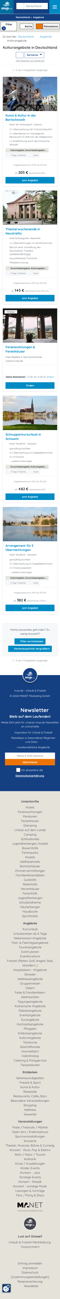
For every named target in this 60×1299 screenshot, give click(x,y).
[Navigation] (54, 7)
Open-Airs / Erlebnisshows (30, 1132)
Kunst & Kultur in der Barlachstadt (21, 117)
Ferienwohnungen (30, 812)
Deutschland (26, 36)
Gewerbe (30, 1114)
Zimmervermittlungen (30, 871)
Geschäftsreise (30, 1047)
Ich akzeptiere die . (30, 772)
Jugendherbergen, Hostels (30, 843)
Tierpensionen (30, 1065)
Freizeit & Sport (30, 1082)
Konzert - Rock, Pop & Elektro (30, 1150)
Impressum (30, 1268)
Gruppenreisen (30, 983)
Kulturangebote (30, 1038)
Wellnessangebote (30, 979)
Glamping (30, 825)
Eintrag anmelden (30, 1263)
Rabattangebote (30, 1011)
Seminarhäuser (30, 866)
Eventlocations (30, 956)
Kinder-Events (30, 1168)
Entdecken (30, 1072)
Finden (30, 385)
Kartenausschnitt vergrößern (32, 648)
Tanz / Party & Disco (30, 1195)
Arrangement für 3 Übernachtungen (19, 548)
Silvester (30, 974)
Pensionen (30, 816)
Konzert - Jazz (30, 1173)
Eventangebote (30, 1015)
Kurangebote (30, 1020)
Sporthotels (30, 916)
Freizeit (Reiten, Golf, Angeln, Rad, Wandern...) (30, 963)
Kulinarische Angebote (30, 1006)
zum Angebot (30, 180)
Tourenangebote (30, 947)
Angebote (46, 36)
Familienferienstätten (30, 875)
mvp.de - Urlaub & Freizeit (30, 690)
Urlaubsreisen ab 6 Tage (30, 934)
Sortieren (33, 55)
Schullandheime (30, 902)
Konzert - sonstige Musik (30, 1186)
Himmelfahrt (30, 1051)
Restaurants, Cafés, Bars (30, 1096)
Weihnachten (30, 997)
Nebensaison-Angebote (30, 938)
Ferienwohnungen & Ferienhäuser (20, 349)
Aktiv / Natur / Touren (30, 1154)
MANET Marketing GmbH (35, 696)
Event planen (30, 952)
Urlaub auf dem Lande (30, 830)
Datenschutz (30, 1272)
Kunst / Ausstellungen (30, 1163)
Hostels (30, 857)
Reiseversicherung (30, 1281)
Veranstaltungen (30, 1121)
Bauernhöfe (30, 848)
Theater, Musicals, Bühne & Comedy (30, 1145)
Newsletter (31, 1286)
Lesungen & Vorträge (30, 1191)
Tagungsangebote (30, 1001)
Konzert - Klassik (30, 1182)
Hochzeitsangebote (30, 1024)
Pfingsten (30, 1029)
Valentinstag (30, 1056)
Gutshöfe (30, 880)
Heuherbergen (30, 907)
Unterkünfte (30, 801)
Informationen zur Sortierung (30, 60)
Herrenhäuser (30, 889)
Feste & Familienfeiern (30, 992)
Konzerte (30, 1141)
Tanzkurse (30, 1042)
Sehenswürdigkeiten (30, 1078)
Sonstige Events (30, 1177)
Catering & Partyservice (30, 1060)
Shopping (30, 1105)
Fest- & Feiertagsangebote (30, 943)
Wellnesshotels (30, 862)
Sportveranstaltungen (30, 1136)
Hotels (30, 807)
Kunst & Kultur (30, 1087)
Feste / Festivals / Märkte (30, 1127)
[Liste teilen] (19, 55)
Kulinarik (30, 1159)
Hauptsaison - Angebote (30, 970)
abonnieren (30, 762)
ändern (50, 376)
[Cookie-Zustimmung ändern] (6, 1288)
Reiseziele (30, 1092)
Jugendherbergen (30, 898)
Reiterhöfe (30, 884)
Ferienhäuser (30, 821)
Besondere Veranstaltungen (30, 1101)
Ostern (30, 988)
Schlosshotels (30, 839)
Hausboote (30, 911)
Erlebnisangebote (30, 1033)
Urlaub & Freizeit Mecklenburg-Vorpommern (30, 1244)
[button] (31, 5)
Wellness (30, 1110)
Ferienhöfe (30, 893)
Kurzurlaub (30, 929)
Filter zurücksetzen (31, 641)
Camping (30, 834)
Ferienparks (30, 853)
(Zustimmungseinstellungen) (30, 1277)
